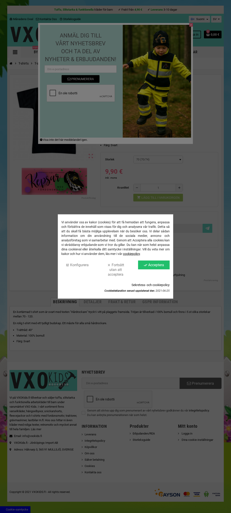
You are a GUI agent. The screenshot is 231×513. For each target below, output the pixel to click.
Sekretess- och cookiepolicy (151, 285)
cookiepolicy (131, 254)
